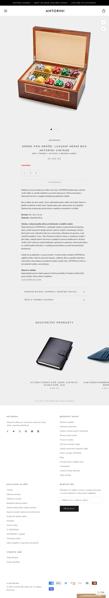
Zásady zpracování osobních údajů (74, 448)
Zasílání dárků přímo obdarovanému (21, 507)
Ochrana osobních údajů (70, 444)
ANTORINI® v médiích (16, 534)
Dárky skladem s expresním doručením (23, 543)
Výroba (10, 490)
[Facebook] (8, 431)
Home (37, 401)
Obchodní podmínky (68, 426)
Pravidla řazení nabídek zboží (71, 462)
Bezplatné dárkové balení (17, 503)
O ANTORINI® (13, 529)
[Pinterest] (26, 431)
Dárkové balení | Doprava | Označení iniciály (50, 292)
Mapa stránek (65, 475)
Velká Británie (12, 557)
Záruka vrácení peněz (68, 435)
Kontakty (10, 521)
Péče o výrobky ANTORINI (39, 300)
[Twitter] (14, 431)
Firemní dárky (12, 525)
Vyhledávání (65, 466)
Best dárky (44, 401)
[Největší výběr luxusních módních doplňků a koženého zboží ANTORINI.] (55, 11)
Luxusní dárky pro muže (31, 279)
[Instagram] (20, 431)
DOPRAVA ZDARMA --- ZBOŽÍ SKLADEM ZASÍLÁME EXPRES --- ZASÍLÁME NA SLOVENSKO (54, 3)
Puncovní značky (66, 440)
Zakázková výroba (14, 498)
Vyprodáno (54, 182)
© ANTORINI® (13, 583)
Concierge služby (14, 538)
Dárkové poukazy (14, 494)
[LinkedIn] (38, 431)
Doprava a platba (67, 422)
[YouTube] (32, 431)
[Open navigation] (5, 11)
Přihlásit (69, 509)
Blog (62, 457)
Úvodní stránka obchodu (70, 470)
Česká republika (13, 562)
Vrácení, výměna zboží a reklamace (74, 431)
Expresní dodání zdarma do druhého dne (23, 512)
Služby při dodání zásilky (17, 516)
